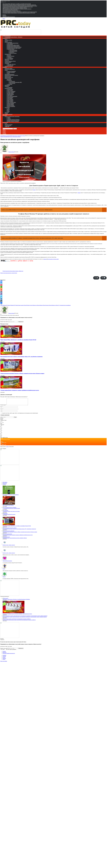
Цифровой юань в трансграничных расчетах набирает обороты (15, 7)
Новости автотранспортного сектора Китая (8, 272)
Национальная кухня (9, 77)
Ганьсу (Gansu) (10, 90)
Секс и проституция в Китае (8, 505)
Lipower (8, 117)
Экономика (7, 63)
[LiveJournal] (53, 301)
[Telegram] (53, 297)
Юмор (8, 111)
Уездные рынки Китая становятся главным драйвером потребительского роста (18, 6)
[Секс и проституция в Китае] (9, 504)
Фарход (4, 576)
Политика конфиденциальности (9, 16)
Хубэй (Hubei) (9, 98)
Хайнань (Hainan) (10, 94)
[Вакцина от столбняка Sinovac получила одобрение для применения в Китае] (13, 612)
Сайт (1, 410)
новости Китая (49, 305)
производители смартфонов (65, 305)
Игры (8, 110)
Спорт (8, 108)
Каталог (5, 115)
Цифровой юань (10, 65)
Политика (7, 86)
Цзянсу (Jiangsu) (10, 100)
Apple (1, 305)
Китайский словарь (8, 68)
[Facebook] (53, 281)
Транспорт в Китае (10, 49)
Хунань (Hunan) (10, 99)
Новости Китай (43, 305)
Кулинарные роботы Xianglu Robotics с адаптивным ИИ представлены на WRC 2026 (19, 12)
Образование (7, 85)
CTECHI (8, 118)
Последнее (5, 483)
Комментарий (3, 404)
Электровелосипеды (13, 51)
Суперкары (9, 57)
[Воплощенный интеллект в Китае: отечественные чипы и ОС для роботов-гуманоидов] (11, 354)
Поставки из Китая (7, 114)
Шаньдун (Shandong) (11, 106)
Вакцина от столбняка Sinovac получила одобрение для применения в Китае (17, 613)
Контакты (4, 15)
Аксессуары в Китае (13, 50)
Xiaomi (34, 189)
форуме (45, 259)
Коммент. (4, 484)
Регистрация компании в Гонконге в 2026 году (12, 10)
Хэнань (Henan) (10, 97)
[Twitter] (53, 283)
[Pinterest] (53, 285)
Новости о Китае (55, 305)
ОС (59, 305)
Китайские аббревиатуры (10, 69)
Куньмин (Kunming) (11, 72)
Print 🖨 (96, 277)
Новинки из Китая (10, 56)
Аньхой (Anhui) (10, 89)
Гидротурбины (10, 44)
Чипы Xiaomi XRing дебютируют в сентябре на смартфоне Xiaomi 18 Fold (17, 3)
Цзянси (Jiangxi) (10, 101)
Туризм (6, 113)
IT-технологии (12, 81)
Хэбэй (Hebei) (9, 95)
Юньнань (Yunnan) (10, 105)
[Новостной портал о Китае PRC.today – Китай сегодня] (16, 28)
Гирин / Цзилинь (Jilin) (11, 102)
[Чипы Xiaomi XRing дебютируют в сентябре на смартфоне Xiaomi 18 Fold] (11, 337)
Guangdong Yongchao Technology (13, 119)
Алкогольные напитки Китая (12, 43)
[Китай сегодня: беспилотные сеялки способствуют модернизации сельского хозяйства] (16, 618)
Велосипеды (11, 52)
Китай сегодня (29, 305)
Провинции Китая (8, 88)
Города (6, 70)
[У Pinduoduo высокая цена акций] (5, 513)
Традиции (7, 112)
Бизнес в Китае (6, 38)
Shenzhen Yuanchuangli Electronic (13, 120)
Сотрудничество (8, 125)
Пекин (8, 73)
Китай (25, 305)
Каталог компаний (8, 42)
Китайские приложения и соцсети (11, 75)
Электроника (9, 84)
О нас (6, 123)
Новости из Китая (36, 305)
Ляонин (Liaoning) (10, 103)
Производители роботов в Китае (13, 46)
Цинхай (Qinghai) (10, 104)
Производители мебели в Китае (13, 45)
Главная (4, 14)
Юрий (4, 568)
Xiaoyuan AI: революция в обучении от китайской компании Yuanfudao (16, 599)
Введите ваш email (4, 321)
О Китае (5, 67)
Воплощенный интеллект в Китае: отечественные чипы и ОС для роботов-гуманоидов (19, 4)
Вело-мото (9, 55)
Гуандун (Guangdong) (11, 91)
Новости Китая (3, 136)
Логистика (7, 60)
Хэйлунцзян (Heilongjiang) (12, 96)
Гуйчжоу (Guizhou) (10, 92)
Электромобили (10, 58)
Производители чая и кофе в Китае (13, 48)
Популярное (5, 482)
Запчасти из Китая (12, 53)
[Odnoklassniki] (53, 288)
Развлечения (7, 107)
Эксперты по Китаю (9, 66)
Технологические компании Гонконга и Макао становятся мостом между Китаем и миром (20, 5)
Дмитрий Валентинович (7, 560)
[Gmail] (53, 290)
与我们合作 (7, 126)
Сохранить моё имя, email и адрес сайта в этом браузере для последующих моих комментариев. (20, 413)
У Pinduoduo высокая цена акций (9, 514)
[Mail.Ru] (53, 299)
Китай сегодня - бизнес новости (9, 552)
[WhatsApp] (53, 287)
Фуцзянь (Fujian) (10, 93)
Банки (6, 39)
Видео (8, 109)
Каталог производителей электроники (12, 116)
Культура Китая (8, 76)
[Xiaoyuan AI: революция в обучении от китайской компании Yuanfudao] (5, 598)
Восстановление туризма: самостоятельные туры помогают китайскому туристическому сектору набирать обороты (25, 616)
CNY (7, 446)
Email (1, 408)
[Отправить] (53, 303)
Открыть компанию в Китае (10, 61)
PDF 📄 (103, 277)
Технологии (9, 80)
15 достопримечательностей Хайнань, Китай (11, 508)
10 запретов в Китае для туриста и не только (11, 511)
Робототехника (12, 83)
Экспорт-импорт (8, 62)
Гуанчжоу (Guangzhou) (11, 71)
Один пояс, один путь (11, 64)
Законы (6, 41)
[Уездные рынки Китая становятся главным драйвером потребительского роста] (11, 388)
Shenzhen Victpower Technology (13, 121)
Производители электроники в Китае (14, 47)
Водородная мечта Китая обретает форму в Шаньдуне (13, 271)
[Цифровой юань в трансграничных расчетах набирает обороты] (6, 536)
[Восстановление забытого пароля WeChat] (9, 493)
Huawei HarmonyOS (11, 305)
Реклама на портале (8, 124)
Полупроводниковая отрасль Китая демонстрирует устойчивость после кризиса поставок (20, 11)
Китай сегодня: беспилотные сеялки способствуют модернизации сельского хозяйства (19, 619)
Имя (1, 406)
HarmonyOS (5, 305)
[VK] (53, 292)
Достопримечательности (9, 74)
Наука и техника (8, 78)
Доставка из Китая (8, 40)
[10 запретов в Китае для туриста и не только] (5, 510)
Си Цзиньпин (9, 87)
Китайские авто (8, 54)
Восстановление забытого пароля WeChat (11, 494)
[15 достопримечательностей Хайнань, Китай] (9, 507)
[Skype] (53, 296)
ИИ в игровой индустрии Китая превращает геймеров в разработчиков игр (17, 8)
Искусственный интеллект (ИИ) (15, 82)
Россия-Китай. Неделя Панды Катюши (10, 9)
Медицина (9, 79)
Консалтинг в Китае (9, 59)
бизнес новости (21, 305)
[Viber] (53, 294)
